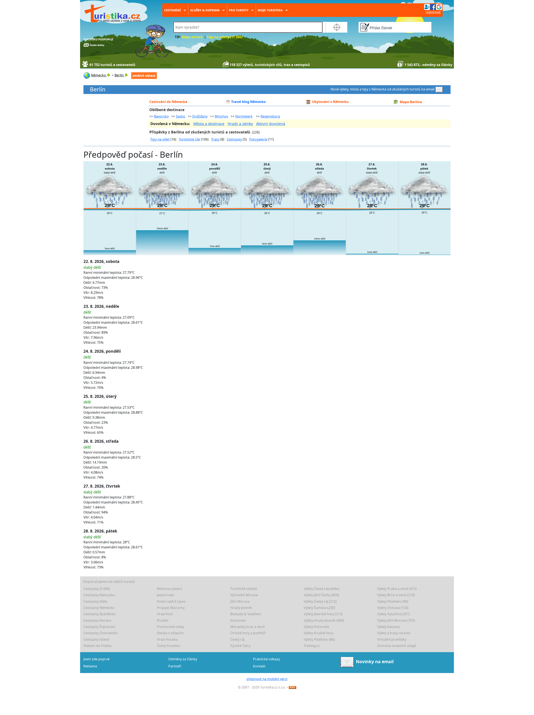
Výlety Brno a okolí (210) (396, 595)
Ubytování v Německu (330, 101)
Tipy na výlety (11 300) (224, 37)
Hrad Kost (165, 614)
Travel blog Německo (248, 101)
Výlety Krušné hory (318, 633)
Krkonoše (238, 620)
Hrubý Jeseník (241, 607)
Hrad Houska (167, 639)
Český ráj (237, 639)
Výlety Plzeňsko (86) (392, 601)
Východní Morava (244, 595)
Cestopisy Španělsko (99, 614)
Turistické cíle (189, 139)
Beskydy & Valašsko (245, 614)
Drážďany (200, 116)
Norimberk (244, 116)
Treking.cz (312, 645)
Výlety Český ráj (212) (320, 601)
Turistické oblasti (243, 588)
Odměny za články (182, 659)
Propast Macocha (171, 607)
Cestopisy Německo (99, 607)
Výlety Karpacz (388, 626)
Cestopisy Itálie (95, 601)
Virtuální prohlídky (391, 639)
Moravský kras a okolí (247, 626)
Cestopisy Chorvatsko (100, 633)
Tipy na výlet (160, 139)
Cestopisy (234, 139)
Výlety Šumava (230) (319, 607)
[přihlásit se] (433, 6)
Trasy (215, 139)
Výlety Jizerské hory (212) (323, 614)
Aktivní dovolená (270, 123)
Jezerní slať (165, 595)
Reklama (90, 666)
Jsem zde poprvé (96, 659)
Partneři (174, 666)
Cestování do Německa (168, 101)
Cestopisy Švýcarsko (99, 626)
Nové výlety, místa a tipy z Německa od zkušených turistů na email (383, 89)
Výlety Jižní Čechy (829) (321, 595)
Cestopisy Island (96, 639)
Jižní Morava (239, 601)
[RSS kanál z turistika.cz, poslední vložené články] (292, 687)
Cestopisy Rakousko (99, 595)
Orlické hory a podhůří (248, 633)
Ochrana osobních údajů (396, 645)
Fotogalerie (258, 139)
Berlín (98, 89)
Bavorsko (161, 116)
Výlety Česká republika (321, 588)
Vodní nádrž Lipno (171, 601)
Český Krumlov (168, 645)
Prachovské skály (170, 626)
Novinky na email (375, 661)
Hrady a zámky (240, 123)
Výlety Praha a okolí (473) (397, 588)
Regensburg (270, 116)
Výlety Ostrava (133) (392, 607)
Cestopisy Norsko (97, 620)
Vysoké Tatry (240, 645)
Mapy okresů (192, 37)
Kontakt (259, 666)
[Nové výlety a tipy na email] (439, 89)
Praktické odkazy (266, 659)
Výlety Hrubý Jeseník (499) (324, 620)
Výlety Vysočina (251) (393, 614)
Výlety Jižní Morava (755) (396, 620)
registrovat (433, 12)
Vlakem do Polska (97, 645)
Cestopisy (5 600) (96, 588)
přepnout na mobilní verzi (267, 679)
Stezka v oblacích (170, 633)
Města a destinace (208, 123)
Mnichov (221, 116)
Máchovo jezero (169, 588)
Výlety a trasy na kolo (394, 633)
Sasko (180, 116)
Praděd (162, 620)
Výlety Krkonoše (316, 626)
